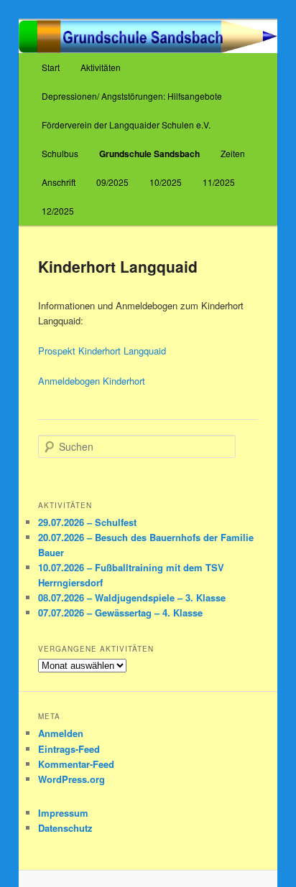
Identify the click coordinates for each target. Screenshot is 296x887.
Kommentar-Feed (76, 764)
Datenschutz (65, 828)
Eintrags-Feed (69, 749)
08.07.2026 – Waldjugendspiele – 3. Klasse (132, 597)
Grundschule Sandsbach (149, 153)
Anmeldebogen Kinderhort (91, 381)
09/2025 (112, 182)
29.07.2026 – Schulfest (87, 522)
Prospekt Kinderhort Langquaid (102, 350)
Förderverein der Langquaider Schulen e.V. (126, 124)
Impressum (63, 813)
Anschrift (58, 182)
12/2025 (58, 211)
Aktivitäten (100, 67)
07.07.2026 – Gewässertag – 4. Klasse (120, 612)
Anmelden (60, 733)
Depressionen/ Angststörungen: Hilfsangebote (132, 96)
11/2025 (219, 182)
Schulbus (60, 153)
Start (51, 67)
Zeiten (233, 153)
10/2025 (165, 182)
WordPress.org (71, 779)
